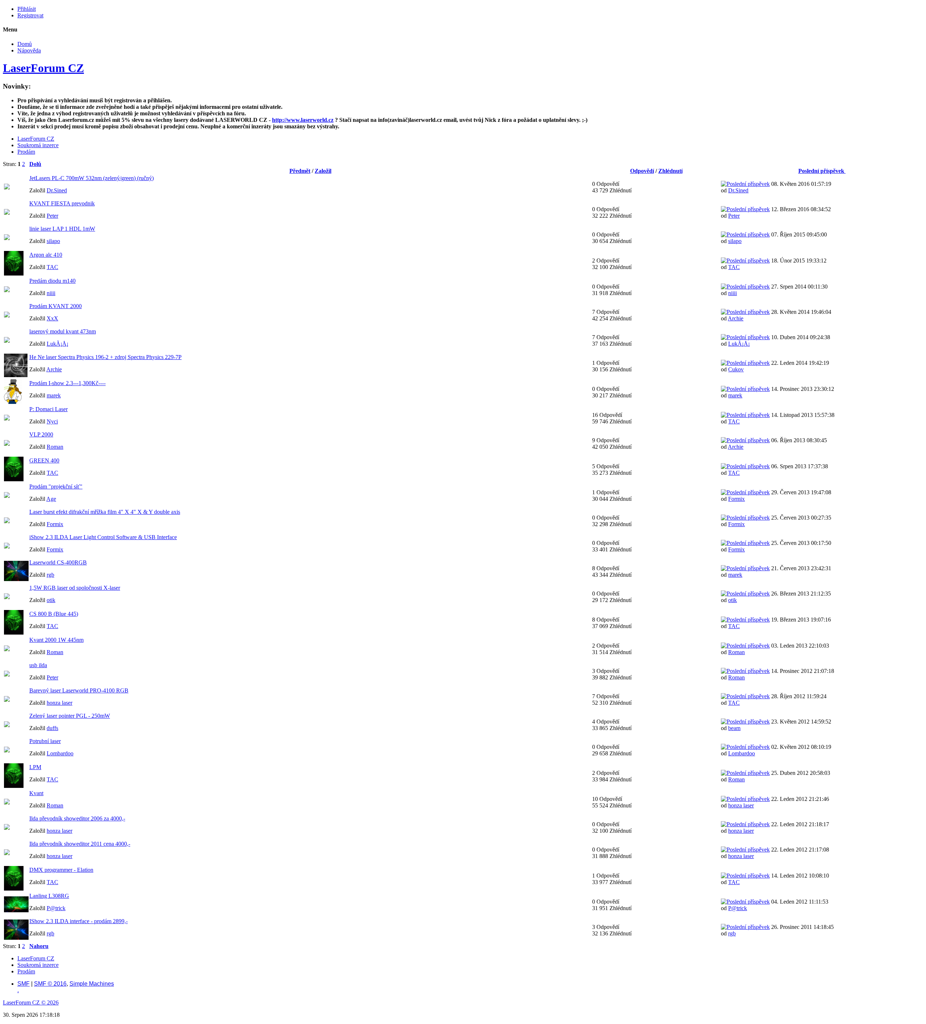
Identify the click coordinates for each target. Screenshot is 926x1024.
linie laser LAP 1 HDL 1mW (62, 229)
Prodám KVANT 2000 (55, 306)
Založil (323, 171)
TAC (52, 267)
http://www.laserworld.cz (303, 120)
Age (51, 499)
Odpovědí (642, 171)
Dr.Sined (57, 190)
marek (54, 395)
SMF (23, 984)
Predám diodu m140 (52, 281)
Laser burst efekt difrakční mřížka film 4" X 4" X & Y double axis (104, 512)
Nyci (52, 421)
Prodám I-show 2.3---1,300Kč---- (67, 383)
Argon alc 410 (45, 255)
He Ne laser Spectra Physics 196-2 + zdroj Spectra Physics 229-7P (105, 357)
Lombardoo (60, 753)
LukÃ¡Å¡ (57, 344)
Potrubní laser (45, 741)
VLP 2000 (41, 434)
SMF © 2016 (50, 984)
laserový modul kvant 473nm (62, 331)
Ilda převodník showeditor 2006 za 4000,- (77, 818)
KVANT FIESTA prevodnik (62, 203)
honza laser (59, 703)
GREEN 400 (44, 460)
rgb (50, 575)
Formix (736, 499)
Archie (735, 318)
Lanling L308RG (49, 896)
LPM (35, 767)
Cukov (736, 369)
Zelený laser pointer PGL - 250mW (69, 716)
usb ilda (38, 665)
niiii (51, 293)
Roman (55, 447)
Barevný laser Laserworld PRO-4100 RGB (78, 690)
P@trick (56, 908)
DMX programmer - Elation (61, 870)
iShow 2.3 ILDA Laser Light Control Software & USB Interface (103, 537)
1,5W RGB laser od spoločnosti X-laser (74, 588)
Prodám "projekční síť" (55, 486)
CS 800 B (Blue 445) (53, 614)
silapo (53, 241)
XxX (52, 318)
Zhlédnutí (670, 171)
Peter (52, 216)
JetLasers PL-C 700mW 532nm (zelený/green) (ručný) (91, 178)
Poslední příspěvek (822, 171)
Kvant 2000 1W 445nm (56, 640)
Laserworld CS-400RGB (58, 562)
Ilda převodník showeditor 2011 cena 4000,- (79, 844)
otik (51, 600)
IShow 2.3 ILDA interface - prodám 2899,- (78, 921)
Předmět (299, 171)
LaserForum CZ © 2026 (31, 1002)
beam (734, 728)
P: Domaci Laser (48, 409)
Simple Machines (91, 984)
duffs (52, 728)
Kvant (36, 793)
